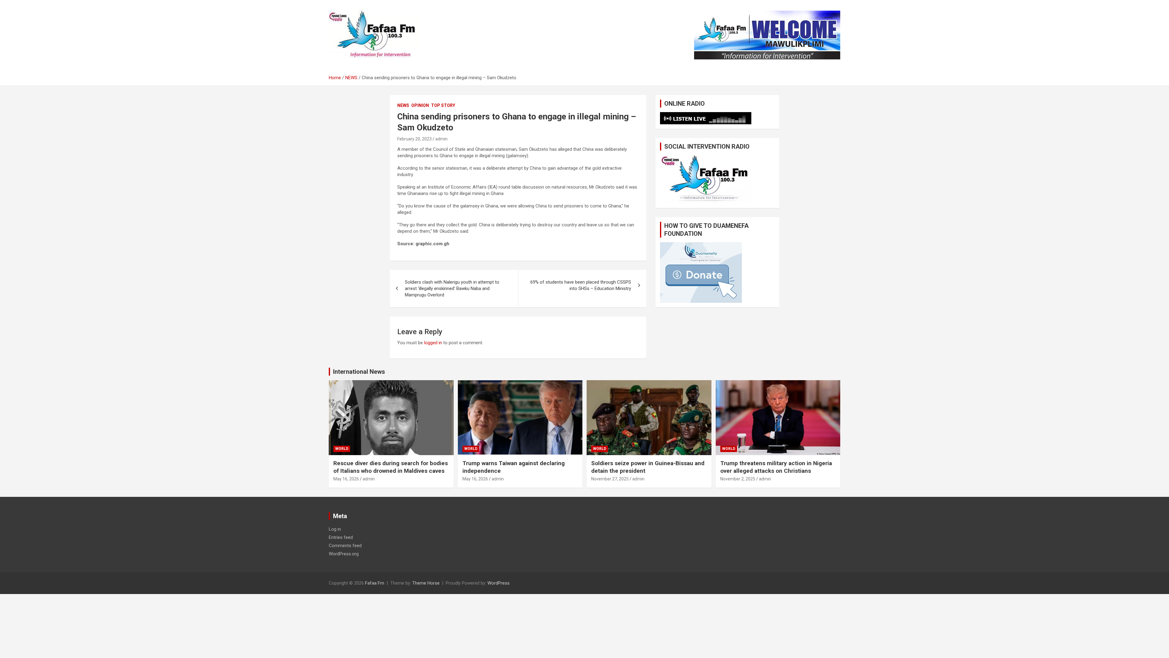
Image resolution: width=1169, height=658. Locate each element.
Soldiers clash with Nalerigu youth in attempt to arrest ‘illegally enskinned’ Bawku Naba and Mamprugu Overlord (452, 288)
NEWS (403, 105)
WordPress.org (344, 554)
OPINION (420, 105)
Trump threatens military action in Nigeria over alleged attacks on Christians (776, 467)
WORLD (341, 449)
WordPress (498, 583)
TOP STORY (443, 105)
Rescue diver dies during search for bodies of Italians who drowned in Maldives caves (390, 467)
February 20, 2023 (414, 138)
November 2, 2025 (737, 478)
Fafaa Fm (374, 583)
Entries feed (341, 537)
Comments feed (345, 545)
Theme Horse (426, 583)
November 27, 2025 (610, 478)
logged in (433, 342)
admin (441, 138)
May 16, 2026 (346, 478)
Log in (335, 529)
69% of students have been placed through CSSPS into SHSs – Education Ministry (580, 285)
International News (359, 371)
